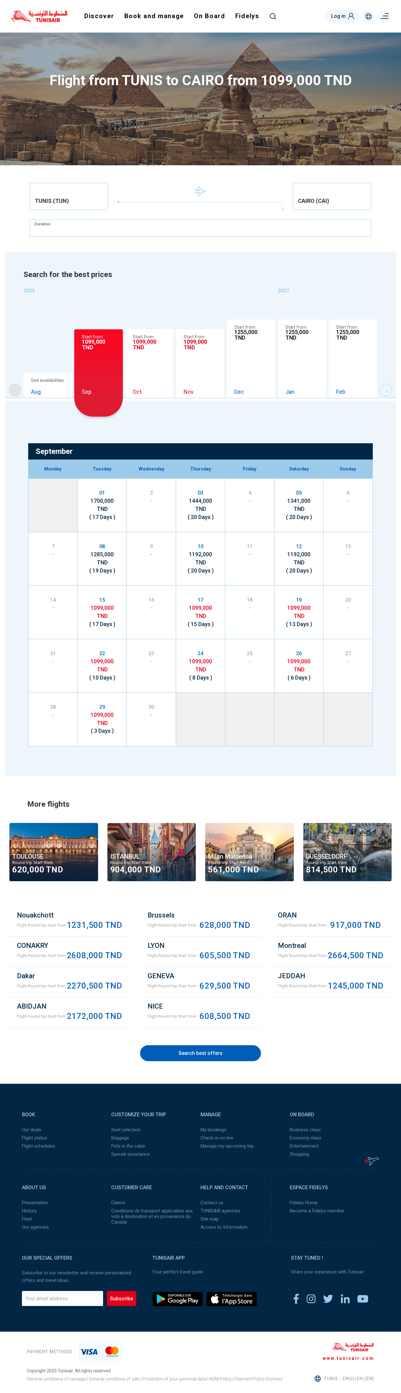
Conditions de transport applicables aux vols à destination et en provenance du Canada (152, 1216)
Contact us (211, 1202)
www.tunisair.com (348, 1358)
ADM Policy (220, 1378)
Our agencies (35, 1227)
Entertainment (304, 1146)
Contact (275, 1378)
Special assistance (130, 1154)
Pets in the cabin (128, 1146)
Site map (209, 1219)
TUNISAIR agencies (220, 1211)
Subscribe (121, 1299)
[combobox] (69, 196)
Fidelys (247, 16)
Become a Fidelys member (317, 1211)
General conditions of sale (114, 1378)
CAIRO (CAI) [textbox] (313, 201)
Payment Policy (249, 1378)
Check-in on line (216, 1138)
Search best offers (200, 1053)
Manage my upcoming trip (227, 1146)
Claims (118, 1202)
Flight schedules (38, 1146)
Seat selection (126, 1130)
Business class (305, 1130)
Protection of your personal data (174, 1378)
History (29, 1211)
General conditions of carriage (56, 1378)
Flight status (34, 1138)
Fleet (27, 1219)
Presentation (35, 1202)
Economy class (305, 1138)
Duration (42, 224)
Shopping (299, 1154)
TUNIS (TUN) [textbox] (52, 201)
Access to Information (223, 1227)
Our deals (31, 1130)
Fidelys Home (304, 1202)
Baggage (120, 1138)
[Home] (39, 20)
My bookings (213, 1130)
